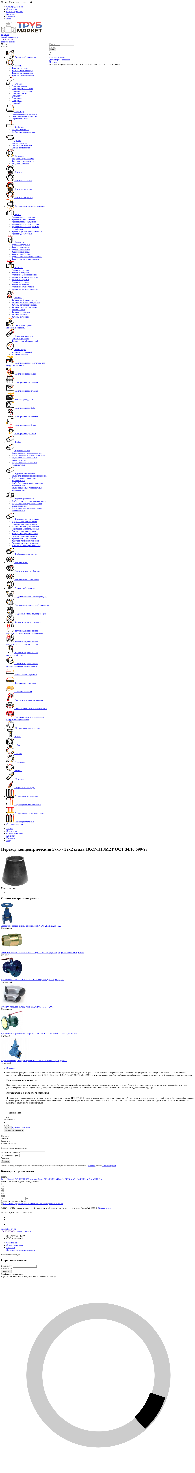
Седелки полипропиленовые (25, 536)
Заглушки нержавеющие (23, 159)
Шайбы (18, 753)
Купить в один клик (21, 1127)
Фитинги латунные (23, 197)
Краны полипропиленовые (24, 538)
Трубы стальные (22, 450)
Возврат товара (105, 1208)
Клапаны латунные (20, 279)
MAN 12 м (97, 1179)
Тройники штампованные (23, 132)
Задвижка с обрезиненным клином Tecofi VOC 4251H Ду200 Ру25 (31, 926)
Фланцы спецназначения (23, 75)
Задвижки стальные (21, 249)
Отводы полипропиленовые (24, 524)
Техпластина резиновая (25, 683)
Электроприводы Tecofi (25, 433)
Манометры (20, 349)
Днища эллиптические (22, 145)
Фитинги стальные (23, 180)
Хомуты (18, 770)
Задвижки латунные (21, 247)
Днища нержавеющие (21, 148)
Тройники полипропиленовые (25, 526)
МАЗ (46, 1179)
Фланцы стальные (20, 68)
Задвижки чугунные (21, 245)
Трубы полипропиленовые (26, 519)
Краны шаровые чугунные (24, 222)
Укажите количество (10, 1152)
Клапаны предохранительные (25, 277)
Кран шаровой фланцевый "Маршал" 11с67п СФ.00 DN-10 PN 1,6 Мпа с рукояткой (39, 1033)
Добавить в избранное (14, 1130)
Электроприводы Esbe (24, 408)
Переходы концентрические (24, 114)
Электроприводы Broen (25, 425)
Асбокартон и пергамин (25, 674)
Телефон (5, 1158)
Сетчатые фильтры (20, 339)
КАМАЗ (53, 1179)
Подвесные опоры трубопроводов (30, 614)
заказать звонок (8, 42)
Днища (17, 140)
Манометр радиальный (22, 352)
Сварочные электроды (24, 787)
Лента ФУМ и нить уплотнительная (30, 708)
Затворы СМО (18, 310)
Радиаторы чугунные (24, 822)
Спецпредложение (14, 824)
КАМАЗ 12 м (86, 1179)
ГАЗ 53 (18, 1179)
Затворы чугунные (20, 317)
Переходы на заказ (20, 119)
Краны (17, 214)
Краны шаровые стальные (23, 219)
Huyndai (60, 1179)
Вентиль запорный (23, 325)
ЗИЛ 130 (25, 1179)
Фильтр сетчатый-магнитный (25, 341)
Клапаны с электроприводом (25, 289)
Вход (8, 19)
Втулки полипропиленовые (24, 531)
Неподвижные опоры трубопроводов (31, 605)
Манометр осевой (20, 354)
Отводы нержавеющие (22, 91)
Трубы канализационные (26, 554)
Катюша (33, 1179)
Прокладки (19, 762)
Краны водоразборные (22, 234)
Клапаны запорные (20, 272)
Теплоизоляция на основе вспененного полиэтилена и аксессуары (24, 632)
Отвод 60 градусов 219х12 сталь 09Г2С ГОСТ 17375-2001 (27, 1007)
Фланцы (18, 66)
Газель (4, 1179)
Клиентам (10, 14)
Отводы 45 (16, 100)
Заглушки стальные (20, 163)
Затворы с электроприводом (24, 305)
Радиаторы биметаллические (27, 805)
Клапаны (18, 267)
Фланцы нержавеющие (22, 70)
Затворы (18, 298)
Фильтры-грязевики (23, 336)
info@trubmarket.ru (9, 37)
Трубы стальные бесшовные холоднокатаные (24, 459)
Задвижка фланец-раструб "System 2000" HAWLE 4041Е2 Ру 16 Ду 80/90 (34, 1060)
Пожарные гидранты (15, 328)
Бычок (41, 1179)
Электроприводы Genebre (26, 382)
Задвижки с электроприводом (25, 259)
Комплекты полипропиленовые (26, 545)
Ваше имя (6, 1266)
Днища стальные (19, 143)
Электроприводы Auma (25, 374)
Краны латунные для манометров (27, 231)
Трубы (17, 442)
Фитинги (18, 172)
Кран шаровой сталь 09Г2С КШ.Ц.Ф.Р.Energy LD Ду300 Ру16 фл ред (32, 979)
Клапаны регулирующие (23, 287)
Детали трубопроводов (25, 57)
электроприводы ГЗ (23, 399)
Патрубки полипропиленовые (25, 543)
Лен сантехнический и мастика (28, 700)
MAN (67, 1179)
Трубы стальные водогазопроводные (28, 455)
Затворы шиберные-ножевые (25, 300)
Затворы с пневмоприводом (24, 307)
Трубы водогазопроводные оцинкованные (24, 479)
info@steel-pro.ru (8, 1229)
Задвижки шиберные (21, 254)
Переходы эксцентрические (24, 116)
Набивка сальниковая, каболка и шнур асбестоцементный (25, 718)
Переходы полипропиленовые (25, 529)
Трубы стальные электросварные (27, 453)
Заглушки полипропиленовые (25, 541)
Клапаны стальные (20, 284)
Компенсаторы (21, 562)
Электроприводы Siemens (26, 416)
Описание (11, 1068)
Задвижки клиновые (21, 252)
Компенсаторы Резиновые (26, 580)
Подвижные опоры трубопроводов (30, 597)
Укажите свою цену (10, 1155)
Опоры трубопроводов (25, 588)
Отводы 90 (16, 96)
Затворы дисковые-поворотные (26, 302)
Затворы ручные (19, 314)
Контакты (10, 16)
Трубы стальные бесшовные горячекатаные (24, 463)
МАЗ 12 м (75, 1179)
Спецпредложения (14, 7)
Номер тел (6, 1269)
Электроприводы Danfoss (26, 391)
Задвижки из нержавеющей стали (27, 257)
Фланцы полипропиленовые (25, 533)
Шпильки (19, 779)
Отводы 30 (16, 103)
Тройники (19, 127)
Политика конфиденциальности (20, 1250)
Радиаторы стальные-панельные (29, 813)
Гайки (17, 745)
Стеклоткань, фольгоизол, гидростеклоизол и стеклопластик (22, 664)
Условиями (91, 1166)
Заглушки (19, 156)
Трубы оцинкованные (24, 473)
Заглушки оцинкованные (23, 161)
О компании (12, 9)
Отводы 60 (16, 98)
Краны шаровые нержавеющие (26, 224)
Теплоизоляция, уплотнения (27, 622)
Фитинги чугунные (23, 189)
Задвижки (19, 242)
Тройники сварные (20, 129)
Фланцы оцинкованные (22, 73)
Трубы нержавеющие (24, 499)
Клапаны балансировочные (24, 275)
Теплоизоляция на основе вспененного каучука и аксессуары (22, 643)
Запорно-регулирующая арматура (29, 206)
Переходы (19, 111)
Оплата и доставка (14, 11)
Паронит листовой (23, 691)
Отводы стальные (20, 86)
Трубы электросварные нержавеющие (29, 501)
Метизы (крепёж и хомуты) (27, 728)
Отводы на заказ (19, 93)
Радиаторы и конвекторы (26, 796)
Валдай (10, 1179)
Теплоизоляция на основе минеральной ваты (22, 653)
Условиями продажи (109, 1166)
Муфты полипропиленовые (24, 521)
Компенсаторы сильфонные (27, 571)
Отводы (18, 84)
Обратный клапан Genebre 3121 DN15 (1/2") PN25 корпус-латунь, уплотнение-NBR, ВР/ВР (42, 952)
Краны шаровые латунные (24, 217)
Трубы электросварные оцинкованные (29, 476)
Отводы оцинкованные (22, 88)
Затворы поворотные (21, 312)
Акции (9, 829)
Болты (17, 736)
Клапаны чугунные (20, 282)
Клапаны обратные (20, 270)
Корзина (5, 34)
